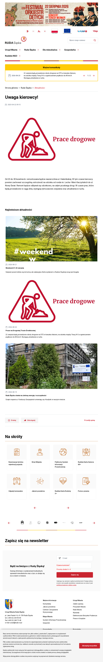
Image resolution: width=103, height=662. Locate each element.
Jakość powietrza (40, 486)
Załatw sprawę (78, 604)
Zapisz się (75, 575)
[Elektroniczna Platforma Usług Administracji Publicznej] (82, 31)
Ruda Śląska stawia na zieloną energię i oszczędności (51, 372)
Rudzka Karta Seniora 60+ (86, 457)
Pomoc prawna (86, 486)
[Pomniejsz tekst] (33, 31)
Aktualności (40, 88)
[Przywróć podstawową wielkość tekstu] (39, 31)
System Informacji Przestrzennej (54, 620)
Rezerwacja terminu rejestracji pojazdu (17, 457)
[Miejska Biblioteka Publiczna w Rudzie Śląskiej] (47, 522)
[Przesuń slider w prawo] (68, 508)
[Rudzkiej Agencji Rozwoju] (30, 523)
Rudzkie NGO (11, 56)
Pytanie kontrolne (63, 565)
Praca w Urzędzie (79, 618)
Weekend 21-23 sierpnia (51, 244)
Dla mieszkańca (50, 50)
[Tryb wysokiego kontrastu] (27, 31)
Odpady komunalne (17, 486)
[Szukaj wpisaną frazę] (95, 40)
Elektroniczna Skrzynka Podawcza (85, 616)
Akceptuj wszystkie (89, 646)
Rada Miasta (77, 610)
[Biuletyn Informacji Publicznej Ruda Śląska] (95, 31)
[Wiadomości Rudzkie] (72, 523)
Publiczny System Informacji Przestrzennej (63, 457)
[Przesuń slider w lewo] (35, 508)
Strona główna (11, 88)
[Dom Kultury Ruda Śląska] (64, 523)
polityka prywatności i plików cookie (66, 585)
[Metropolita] (22, 522)
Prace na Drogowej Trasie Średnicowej (50, 75)
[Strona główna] (15, 40)
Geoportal (46, 623)
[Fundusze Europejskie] (67, 31)
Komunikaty (47, 604)
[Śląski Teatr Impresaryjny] (56, 522)
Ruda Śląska (30, 50)
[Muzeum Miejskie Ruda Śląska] (39, 522)
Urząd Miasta (11, 50)
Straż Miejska (40, 457)
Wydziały (76, 613)
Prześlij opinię (89, 420)
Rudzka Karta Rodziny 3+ (63, 486)
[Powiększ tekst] (44, 31)
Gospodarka (70, 50)
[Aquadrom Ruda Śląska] (81, 523)
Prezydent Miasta (79, 607)
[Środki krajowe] (54, 31)
